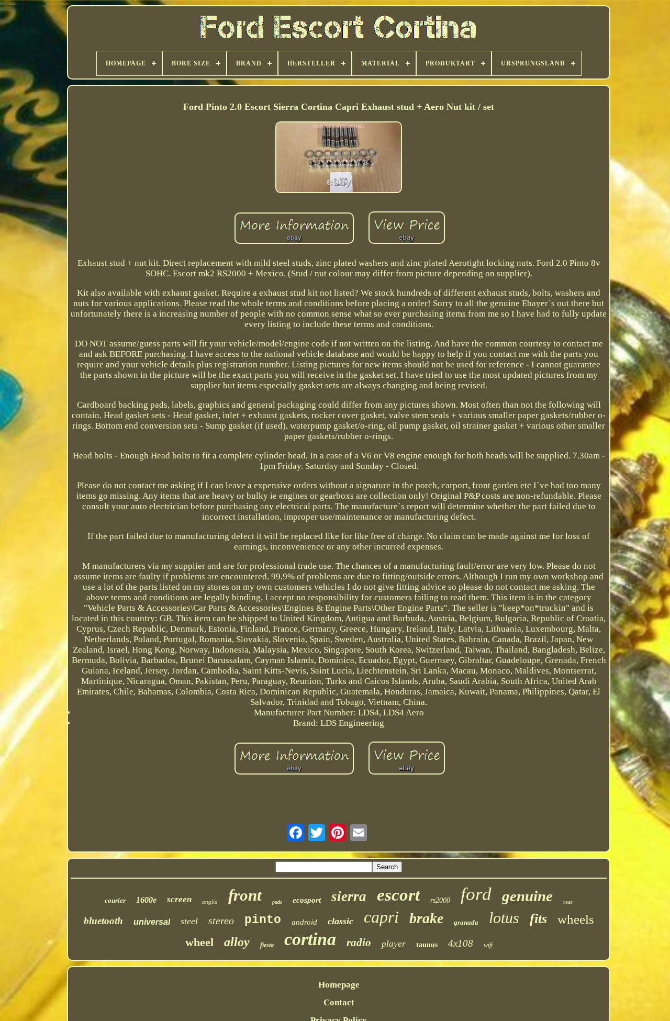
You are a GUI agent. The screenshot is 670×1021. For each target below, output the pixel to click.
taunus (427, 945)
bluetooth (103, 920)
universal (151, 921)
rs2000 (440, 900)
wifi (488, 945)
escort (398, 894)
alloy (237, 942)
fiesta (267, 945)
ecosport (307, 900)
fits (538, 918)
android (304, 922)
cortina (310, 939)
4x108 (460, 943)
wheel (199, 942)
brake (426, 918)
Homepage (339, 985)
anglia (210, 902)
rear (568, 902)
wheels (575, 919)
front (245, 895)
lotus (504, 917)
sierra (348, 896)
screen (179, 899)
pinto (262, 920)
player (394, 944)
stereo (221, 920)
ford (476, 894)
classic (340, 921)
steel (189, 921)
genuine (527, 896)
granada (466, 922)
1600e (146, 899)
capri (381, 916)
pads (277, 902)
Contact (338, 1002)
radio (359, 942)
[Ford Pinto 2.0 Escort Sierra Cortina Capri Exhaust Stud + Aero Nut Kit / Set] (339, 158)
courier (115, 900)
